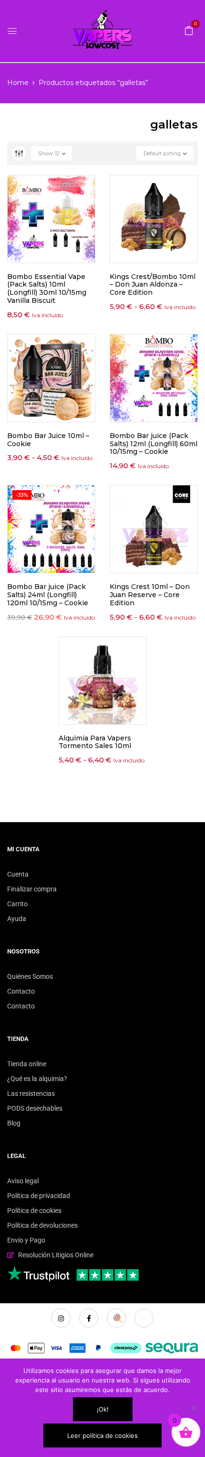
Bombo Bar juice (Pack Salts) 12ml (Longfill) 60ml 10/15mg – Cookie (153, 443)
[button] (188, 30)
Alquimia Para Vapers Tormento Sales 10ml (95, 742)
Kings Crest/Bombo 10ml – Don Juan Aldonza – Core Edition (152, 284)
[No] (193, 1408)
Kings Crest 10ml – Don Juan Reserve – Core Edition (150, 594)
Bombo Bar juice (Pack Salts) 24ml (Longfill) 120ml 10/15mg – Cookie (47, 594)
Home (18, 82)
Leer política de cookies (102, 1435)
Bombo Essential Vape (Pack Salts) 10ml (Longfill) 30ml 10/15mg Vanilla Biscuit (46, 288)
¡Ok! (103, 1409)
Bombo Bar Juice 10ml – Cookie (48, 439)
